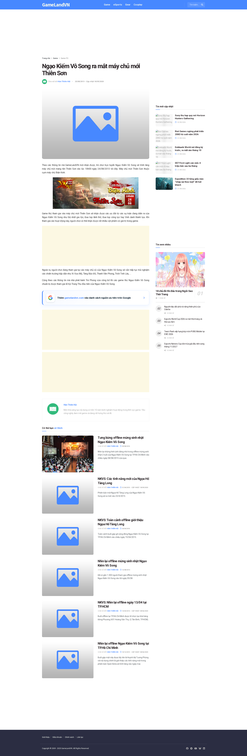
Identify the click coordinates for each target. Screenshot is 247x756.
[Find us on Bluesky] (200, 748)
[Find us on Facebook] (187, 748)
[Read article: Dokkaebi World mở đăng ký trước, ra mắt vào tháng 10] (164, 152)
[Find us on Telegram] (191, 748)
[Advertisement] (123, 34)
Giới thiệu (46, 737)
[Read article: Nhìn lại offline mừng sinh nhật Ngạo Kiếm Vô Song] (67, 577)
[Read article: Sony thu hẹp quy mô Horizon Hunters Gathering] (164, 120)
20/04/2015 (125, 529)
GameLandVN (56, 4)
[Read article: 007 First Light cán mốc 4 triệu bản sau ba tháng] (164, 168)
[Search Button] (202, 4)
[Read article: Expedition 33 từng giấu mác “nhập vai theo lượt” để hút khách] (164, 183)
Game (107, 4)
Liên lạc (80, 737)
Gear (128, 4)
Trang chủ (46, 58)
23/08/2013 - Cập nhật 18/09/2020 (89, 81)
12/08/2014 (125, 570)
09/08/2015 (125, 446)
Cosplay (138, 4)
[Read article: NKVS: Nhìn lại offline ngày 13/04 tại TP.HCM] (67, 618)
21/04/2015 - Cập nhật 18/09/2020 (134, 487)
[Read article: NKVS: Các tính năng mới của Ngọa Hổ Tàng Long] (67, 495)
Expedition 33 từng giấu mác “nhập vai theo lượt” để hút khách (189, 182)
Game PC (64, 58)
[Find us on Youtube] (195, 748)
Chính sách (69, 737)
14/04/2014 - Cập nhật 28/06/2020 (134, 611)
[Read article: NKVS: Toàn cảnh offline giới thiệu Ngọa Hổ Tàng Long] (67, 536)
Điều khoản (57, 737)
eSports (117, 4)
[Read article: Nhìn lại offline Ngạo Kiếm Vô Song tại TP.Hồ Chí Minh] (67, 659)
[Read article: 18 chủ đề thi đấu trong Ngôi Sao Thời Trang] (180, 269)
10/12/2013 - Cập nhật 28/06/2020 (134, 652)
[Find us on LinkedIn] (204, 748)
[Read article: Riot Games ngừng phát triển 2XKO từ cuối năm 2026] (164, 136)
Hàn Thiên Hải (64, 81)
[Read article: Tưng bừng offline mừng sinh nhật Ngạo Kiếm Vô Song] (67, 454)
